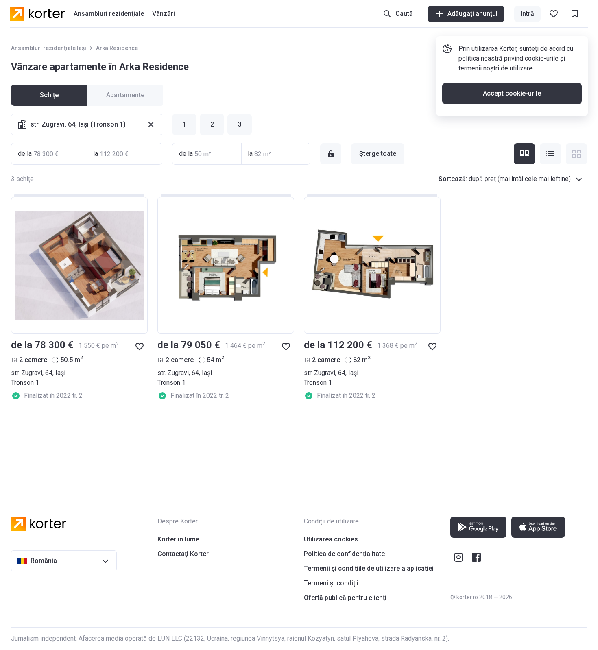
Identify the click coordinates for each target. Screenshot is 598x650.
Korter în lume (178, 539)
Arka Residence (117, 48)
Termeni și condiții (331, 583)
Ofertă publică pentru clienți (345, 598)
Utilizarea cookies (331, 539)
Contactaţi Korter (183, 554)
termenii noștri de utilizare (495, 68)
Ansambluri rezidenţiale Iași (48, 48)
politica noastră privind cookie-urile (508, 58)
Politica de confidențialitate (344, 554)
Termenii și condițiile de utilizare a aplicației (369, 568)
